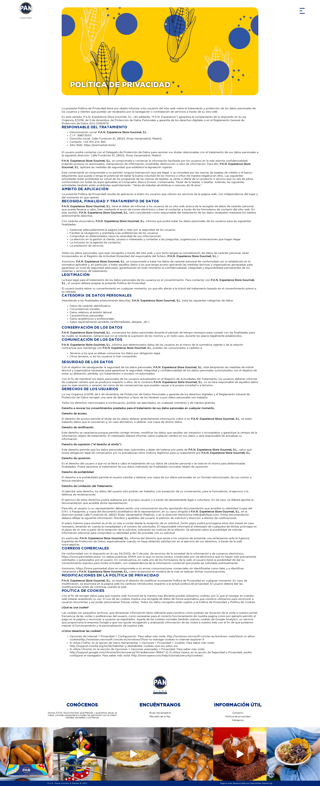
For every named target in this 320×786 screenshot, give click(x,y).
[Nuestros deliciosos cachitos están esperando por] (186, 754)
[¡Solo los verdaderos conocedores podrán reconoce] (26, 754)
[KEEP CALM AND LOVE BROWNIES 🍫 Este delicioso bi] (239, 754)
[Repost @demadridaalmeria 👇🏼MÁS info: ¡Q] (80, 754)
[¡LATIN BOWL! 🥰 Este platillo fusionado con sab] (293, 754)
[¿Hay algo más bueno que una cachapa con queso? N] (133, 754)
